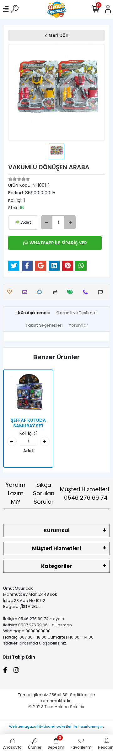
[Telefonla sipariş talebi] (86, 292)
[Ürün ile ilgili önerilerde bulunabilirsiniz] (101, 292)
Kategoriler (56, 566)
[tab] (33, 313)
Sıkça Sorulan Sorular (43, 493)
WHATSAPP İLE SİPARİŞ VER (58, 243)
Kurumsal (57, 530)
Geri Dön (58, 35)
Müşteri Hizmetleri (84, 493)
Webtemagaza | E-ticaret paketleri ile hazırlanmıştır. (56, 726)
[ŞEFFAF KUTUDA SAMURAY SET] (28, 394)
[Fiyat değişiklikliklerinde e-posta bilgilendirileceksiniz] (72, 292)
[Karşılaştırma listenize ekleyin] (56, 292)
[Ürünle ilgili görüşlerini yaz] (41, 292)
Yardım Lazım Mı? (15, 493)
